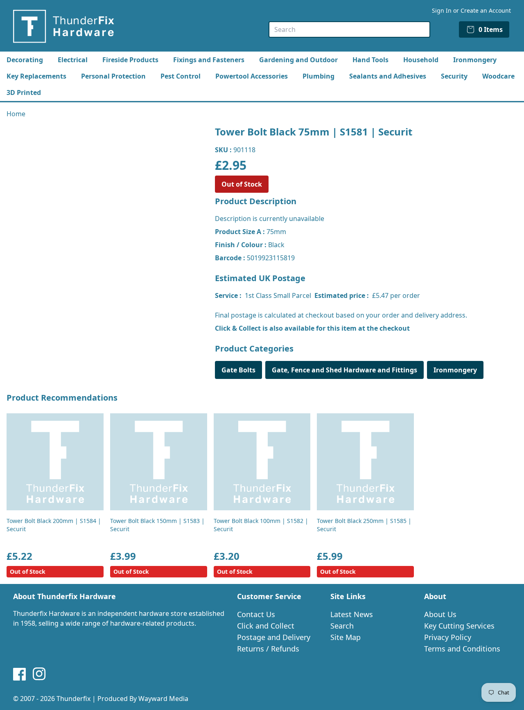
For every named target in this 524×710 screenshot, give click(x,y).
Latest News (351, 614)
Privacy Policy (447, 637)
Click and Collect (265, 626)
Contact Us (256, 614)
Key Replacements (36, 76)
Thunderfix (73, 698)
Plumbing (318, 76)
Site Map (345, 637)
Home (16, 113)
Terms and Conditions (462, 649)
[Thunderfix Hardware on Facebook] (19, 674)
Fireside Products (130, 59)
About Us (440, 614)
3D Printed (24, 92)
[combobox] (349, 29)
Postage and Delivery (273, 637)
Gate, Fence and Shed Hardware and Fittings (344, 369)
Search (342, 626)
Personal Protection (113, 76)
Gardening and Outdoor (298, 59)
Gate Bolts (238, 369)
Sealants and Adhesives (387, 76)
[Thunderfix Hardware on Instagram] (39, 674)
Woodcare (498, 76)
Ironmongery (475, 59)
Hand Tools (370, 59)
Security (454, 76)
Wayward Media (163, 698)
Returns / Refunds (268, 649)
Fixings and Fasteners (208, 59)
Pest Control (180, 76)
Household (420, 59)
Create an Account (486, 10)
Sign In (442, 10)
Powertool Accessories (251, 76)
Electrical (73, 59)
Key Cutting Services (459, 626)
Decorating (25, 59)
